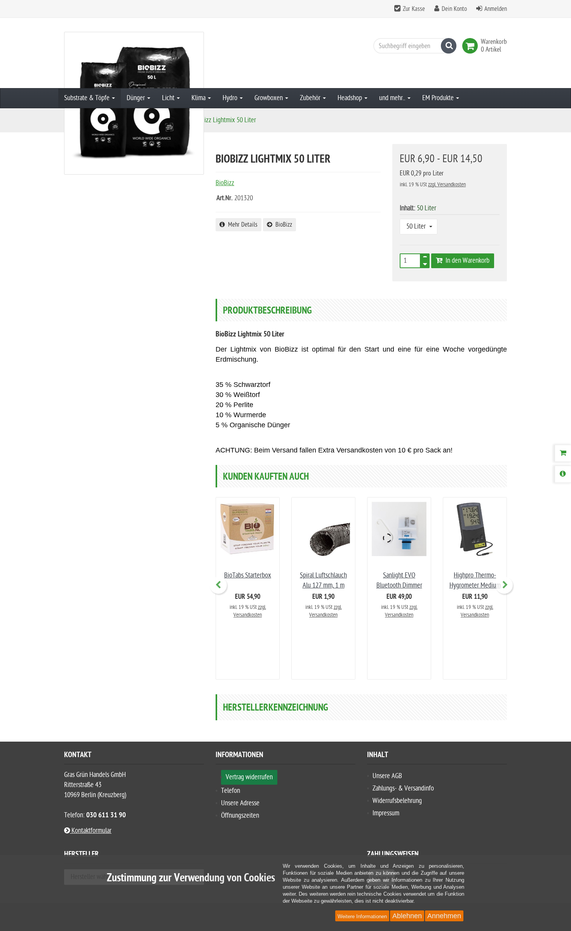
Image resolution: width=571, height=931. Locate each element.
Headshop (351, 98)
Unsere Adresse (240, 803)
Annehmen (444, 916)
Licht (169, 98)
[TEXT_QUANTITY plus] (425, 258)
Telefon (230, 791)
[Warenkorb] (563, 453)
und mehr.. (393, 98)
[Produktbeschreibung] (563, 474)
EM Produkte (438, 98)
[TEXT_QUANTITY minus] (425, 263)
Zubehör (311, 98)
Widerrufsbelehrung (397, 801)
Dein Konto (454, 8)
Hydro (231, 98)
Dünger (136, 98)
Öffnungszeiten (240, 815)
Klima (199, 98)
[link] (471, 46)
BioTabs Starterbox (247, 575)
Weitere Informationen (362, 916)
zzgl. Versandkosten (447, 184)
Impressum (386, 813)
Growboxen (269, 98)
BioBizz (282, 224)
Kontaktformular (90, 831)
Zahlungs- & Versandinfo (403, 788)
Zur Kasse (414, 8)
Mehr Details (241, 224)
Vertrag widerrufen (249, 777)
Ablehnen (407, 916)
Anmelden (495, 8)
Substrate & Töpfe (87, 98)
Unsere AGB (387, 776)
